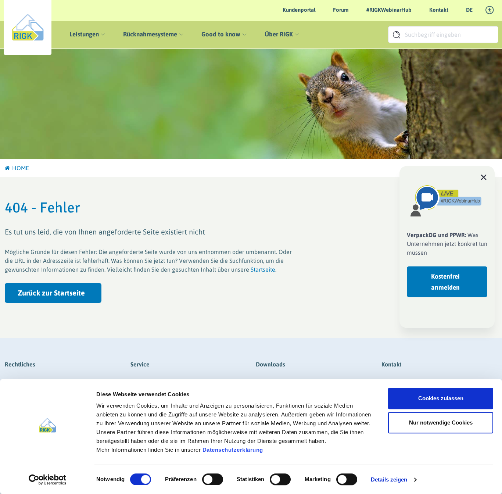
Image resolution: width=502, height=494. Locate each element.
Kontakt (438, 10)
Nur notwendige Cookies (441, 422)
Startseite (263, 269)
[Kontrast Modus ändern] (489, 10)
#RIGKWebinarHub (389, 10)
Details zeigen (389, 479)
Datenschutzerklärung (232, 450)
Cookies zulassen (440, 398)
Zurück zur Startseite (51, 293)
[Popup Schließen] (483, 176)
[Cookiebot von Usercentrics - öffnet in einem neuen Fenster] (47, 479)
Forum (341, 10)
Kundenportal (299, 10)
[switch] (212, 479)
